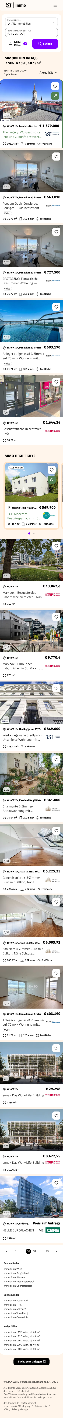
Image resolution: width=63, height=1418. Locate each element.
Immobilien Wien (13, 1268)
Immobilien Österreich (16, 1317)
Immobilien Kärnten (14, 1277)
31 (34, 1251)
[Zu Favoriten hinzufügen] (55, 86)
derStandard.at (28, 1403)
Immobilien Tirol (13, 1304)
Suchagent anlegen (30, 1361)
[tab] (29, 533)
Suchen (47, 43)
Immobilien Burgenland (16, 1273)
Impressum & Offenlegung (17, 1406)
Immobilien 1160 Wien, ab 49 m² (22, 1340)
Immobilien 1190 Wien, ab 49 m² (22, 1332)
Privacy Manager (20, 1409)
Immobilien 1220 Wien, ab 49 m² (22, 1336)
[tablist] (31, 533)
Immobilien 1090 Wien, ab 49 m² (22, 1344)
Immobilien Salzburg (15, 1309)
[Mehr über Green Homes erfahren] (55, 96)
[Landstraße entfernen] (9, 34)
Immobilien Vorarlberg (16, 1313)
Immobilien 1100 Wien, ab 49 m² (22, 1349)
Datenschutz (40, 1406)
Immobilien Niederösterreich (19, 1281)
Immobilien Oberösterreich (18, 1285)
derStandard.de (11, 1403)
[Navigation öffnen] (55, 5)
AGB (6, 1409)
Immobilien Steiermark (16, 1300)
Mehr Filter (20, 43)
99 (47, 1251)
